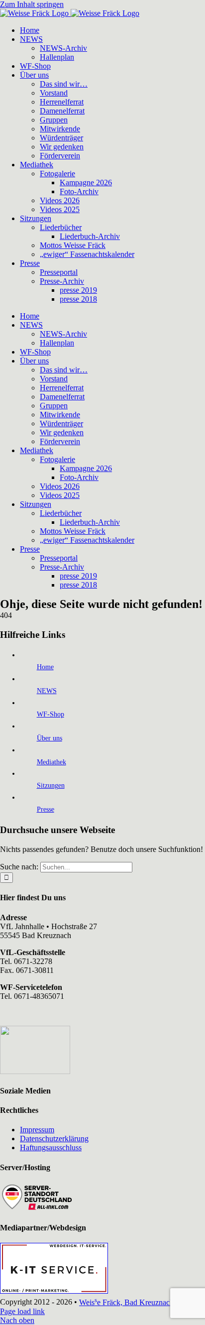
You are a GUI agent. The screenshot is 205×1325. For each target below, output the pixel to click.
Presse (45, 809)
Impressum (37, 1129)
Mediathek (51, 762)
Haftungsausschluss (51, 1147)
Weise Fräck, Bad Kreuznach (126, 1302)
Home (45, 667)
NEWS (47, 691)
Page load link (22, 1311)
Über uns (49, 738)
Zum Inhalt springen (32, 4)
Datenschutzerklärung (54, 1138)
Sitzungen (51, 785)
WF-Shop (50, 714)
